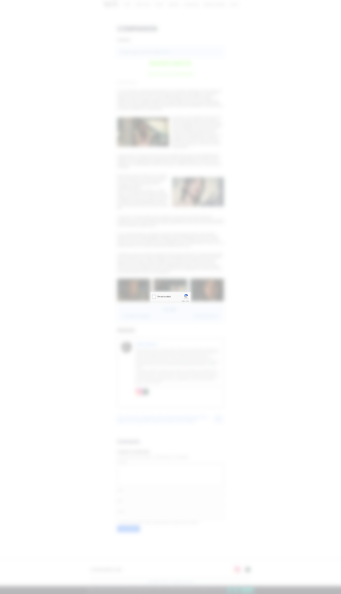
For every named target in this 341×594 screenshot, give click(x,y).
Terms (187, 301)
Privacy (183, 301)
